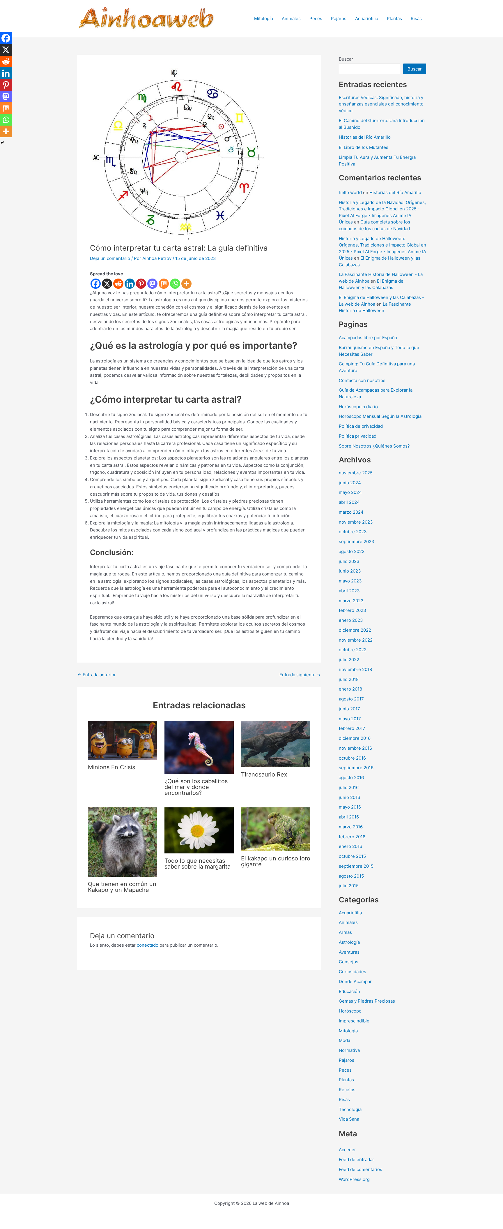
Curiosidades (352, 971)
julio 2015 (349, 885)
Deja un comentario (110, 258)
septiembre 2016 (356, 767)
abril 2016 (349, 817)
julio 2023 (349, 561)
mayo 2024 (350, 492)
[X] (107, 284)
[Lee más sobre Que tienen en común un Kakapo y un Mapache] (122, 841)
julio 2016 (349, 787)
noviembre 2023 (356, 522)
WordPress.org (354, 1179)
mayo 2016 (350, 807)
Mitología (263, 18)
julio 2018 (349, 679)
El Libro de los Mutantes (363, 147)
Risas (416, 18)
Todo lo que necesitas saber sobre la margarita (197, 863)
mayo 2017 (350, 718)
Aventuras (349, 952)
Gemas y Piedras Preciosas (367, 1001)
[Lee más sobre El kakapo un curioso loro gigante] (275, 829)
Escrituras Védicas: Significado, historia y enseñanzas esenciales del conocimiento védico (381, 104)
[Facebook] (96, 284)
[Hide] (2, 142)
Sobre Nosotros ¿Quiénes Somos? (374, 446)
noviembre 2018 (355, 669)
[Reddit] (118, 284)
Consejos (348, 961)
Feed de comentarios (360, 1169)
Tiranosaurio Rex (264, 774)
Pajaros (338, 18)
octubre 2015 (352, 856)
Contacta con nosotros (362, 380)
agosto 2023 (352, 551)
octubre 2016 (352, 758)
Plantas (394, 18)
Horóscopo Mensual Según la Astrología (380, 416)
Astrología (349, 942)
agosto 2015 (351, 876)
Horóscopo (350, 1011)
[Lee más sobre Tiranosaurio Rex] (275, 743)
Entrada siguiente (300, 674)
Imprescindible (354, 1021)
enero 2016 (350, 846)
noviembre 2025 (356, 473)
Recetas (347, 1089)
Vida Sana (349, 1119)
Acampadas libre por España (368, 337)
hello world (350, 192)
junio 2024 (350, 482)
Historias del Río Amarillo (365, 137)
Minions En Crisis (111, 767)
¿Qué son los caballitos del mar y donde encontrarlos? (196, 787)
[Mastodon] (152, 284)
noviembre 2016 (355, 748)
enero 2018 (350, 689)
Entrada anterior (96, 674)
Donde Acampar (355, 981)
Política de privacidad (361, 426)
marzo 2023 (351, 600)
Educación (349, 991)
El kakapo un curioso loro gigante (275, 861)
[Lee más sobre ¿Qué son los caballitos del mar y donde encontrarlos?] (199, 747)
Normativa (349, 1050)
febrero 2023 (352, 610)
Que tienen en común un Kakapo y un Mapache (122, 887)
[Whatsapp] (175, 284)
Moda (344, 1040)
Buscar (346, 59)
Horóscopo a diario (358, 406)
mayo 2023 (350, 581)
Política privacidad (357, 436)
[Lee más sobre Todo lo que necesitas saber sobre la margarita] (199, 830)
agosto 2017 (351, 699)
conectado (147, 945)
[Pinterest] (141, 284)
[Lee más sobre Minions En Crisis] (122, 740)
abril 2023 (349, 591)
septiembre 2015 (356, 866)
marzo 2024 (351, 512)
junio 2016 (349, 797)
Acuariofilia (366, 18)
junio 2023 (350, 571)
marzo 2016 (351, 827)
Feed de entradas (357, 1159)
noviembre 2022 (356, 640)
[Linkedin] (130, 284)
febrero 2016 (352, 836)
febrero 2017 (352, 728)
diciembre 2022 (355, 630)
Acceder (347, 1149)
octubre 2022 (352, 649)
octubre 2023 (353, 531)
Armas (345, 932)
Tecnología (350, 1109)
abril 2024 (349, 502)
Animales (291, 18)
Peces (315, 18)
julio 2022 (349, 659)
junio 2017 (349, 709)
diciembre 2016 (355, 738)
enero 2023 (351, 620)
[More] (186, 284)
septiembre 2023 (356, 541)
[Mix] (164, 284)
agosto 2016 (351, 777)
